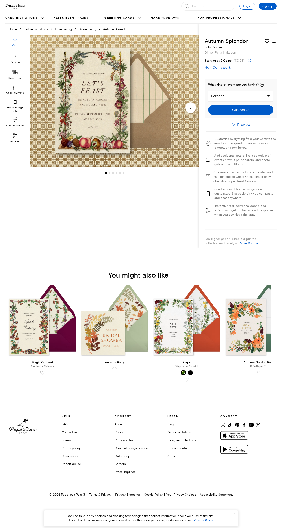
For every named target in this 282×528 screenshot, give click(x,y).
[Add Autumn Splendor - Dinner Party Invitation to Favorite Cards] (267, 41)
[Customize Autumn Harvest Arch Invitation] (114, 101)
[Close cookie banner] (234, 513)
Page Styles (15, 78)
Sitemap (67, 440)
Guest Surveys (15, 93)
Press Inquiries (125, 472)
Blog (170, 424)
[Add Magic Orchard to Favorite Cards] (42, 372)
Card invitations (21, 17)
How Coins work (218, 67)
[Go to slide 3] (109, 173)
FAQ (65, 424)
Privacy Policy (203, 520)
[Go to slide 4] (113, 173)
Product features (179, 448)
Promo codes (124, 440)
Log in (247, 6)
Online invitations (36, 29)
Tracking (15, 141)
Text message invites (15, 109)
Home (13, 29)
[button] (262, 85)
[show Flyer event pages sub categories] (93, 18)
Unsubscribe (70, 456)
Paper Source (248, 243)
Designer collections (181, 440)
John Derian (213, 47)
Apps (171, 456)
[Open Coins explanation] (249, 61)
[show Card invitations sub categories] (42, 18)
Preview (15, 62)
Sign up (267, 6)
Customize (240, 110)
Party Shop (122, 456)
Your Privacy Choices (181, 495)
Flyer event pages (71, 17)
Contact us (69, 432)
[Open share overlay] (274, 40)
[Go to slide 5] (116, 173)
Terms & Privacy (100, 495)
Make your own (165, 17)
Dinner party (87, 29)
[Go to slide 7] (123, 173)
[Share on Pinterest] (237, 425)
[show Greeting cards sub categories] (139, 18)
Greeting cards (119, 17)
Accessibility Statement (216, 495)
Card (15, 45)
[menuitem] (25, 18)
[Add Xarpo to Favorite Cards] (186, 379)
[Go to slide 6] (120, 173)
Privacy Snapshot (127, 495)
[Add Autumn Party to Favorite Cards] (114, 369)
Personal (218, 96)
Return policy (71, 448)
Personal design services (132, 448)
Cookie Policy (153, 495)
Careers (120, 464)
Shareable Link (15, 125)
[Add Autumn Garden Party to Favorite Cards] (259, 372)
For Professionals (216, 17)
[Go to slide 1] (106, 173)
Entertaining (63, 29)
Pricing (119, 432)
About (119, 424)
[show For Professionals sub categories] (239, 18)
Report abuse (71, 464)
